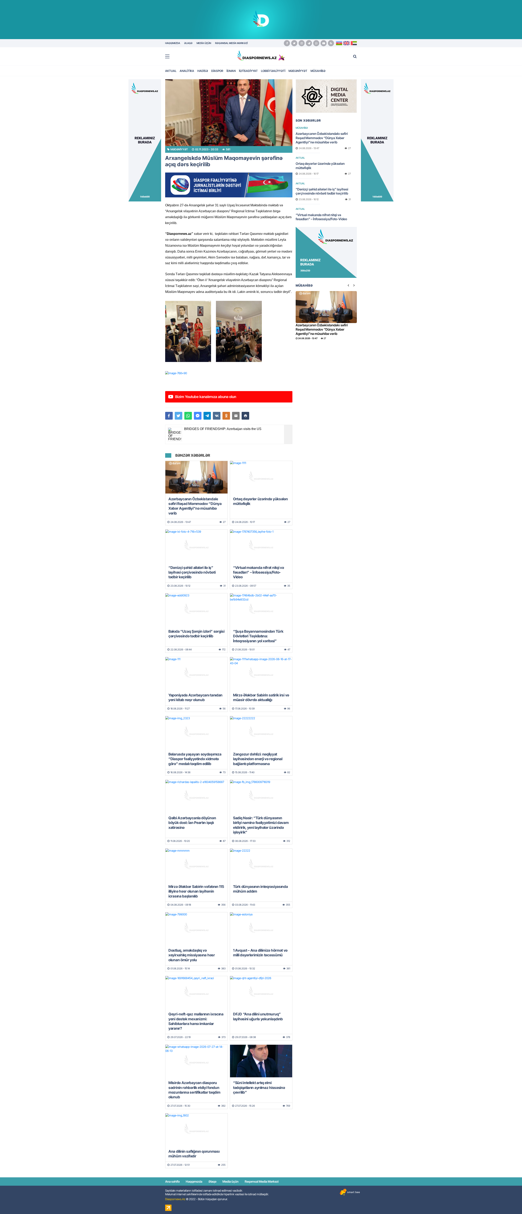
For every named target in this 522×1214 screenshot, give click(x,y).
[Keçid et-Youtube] (324, 43)
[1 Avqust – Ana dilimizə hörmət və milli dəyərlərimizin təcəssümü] (261, 928)
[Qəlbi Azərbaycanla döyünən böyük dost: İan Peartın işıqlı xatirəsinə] (196, 796)
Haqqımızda (194, 1181)
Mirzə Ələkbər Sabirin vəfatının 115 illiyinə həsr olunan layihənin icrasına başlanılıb (196, 891)
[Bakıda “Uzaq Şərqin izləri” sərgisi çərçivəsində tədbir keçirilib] (196, 609)
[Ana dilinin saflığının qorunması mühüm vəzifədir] (196, 1129)
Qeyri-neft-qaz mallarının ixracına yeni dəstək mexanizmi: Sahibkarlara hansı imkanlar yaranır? (195, 1021)
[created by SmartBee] (350, 1192)
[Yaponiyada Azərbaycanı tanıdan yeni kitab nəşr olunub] (196, 673)
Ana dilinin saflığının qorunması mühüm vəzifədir (193, 1153)
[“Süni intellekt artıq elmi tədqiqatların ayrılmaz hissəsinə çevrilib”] (261, 1061)
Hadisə (202, 71)
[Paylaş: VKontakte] (216, 416)
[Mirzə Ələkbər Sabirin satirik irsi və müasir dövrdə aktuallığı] (261, 673)
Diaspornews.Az (175, 1199)
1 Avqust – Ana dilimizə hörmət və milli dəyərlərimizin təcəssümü (260, 952)
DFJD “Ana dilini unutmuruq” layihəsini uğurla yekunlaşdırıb (258, 1016)
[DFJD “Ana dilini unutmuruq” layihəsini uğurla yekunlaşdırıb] (261, 992)
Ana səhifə (172, 1181)
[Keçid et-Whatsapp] (316, 43)
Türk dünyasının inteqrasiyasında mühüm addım (260, 888)
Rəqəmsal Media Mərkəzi (262, 1181)
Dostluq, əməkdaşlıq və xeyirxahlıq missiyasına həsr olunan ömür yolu (191, 955)
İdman (231, 71)
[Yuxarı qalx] (510, 1202)
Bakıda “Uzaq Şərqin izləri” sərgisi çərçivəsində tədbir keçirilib (196, 633)
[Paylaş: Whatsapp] (188, 416)
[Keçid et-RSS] (331, 43)
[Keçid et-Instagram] (302, 43)
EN (346, 43)
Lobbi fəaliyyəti (273, 71)
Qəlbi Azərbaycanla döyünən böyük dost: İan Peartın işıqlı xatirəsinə (192, 823)
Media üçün (230, 1181)
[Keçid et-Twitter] (294, 43)
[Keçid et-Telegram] (309, 43)
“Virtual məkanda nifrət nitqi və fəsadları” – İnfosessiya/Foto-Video (258, 572)
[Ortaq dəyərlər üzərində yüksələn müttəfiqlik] (261, 477)
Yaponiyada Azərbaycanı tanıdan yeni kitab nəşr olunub (195, 697)
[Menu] (169, 57)
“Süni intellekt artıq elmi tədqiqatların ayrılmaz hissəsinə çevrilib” (259, 1087)
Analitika (187, 71)
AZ (339, 43)
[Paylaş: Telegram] (207, 416)
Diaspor (217, 71)
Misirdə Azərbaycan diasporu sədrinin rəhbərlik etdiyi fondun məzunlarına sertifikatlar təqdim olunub (194, 1090)
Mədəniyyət (298, 71)
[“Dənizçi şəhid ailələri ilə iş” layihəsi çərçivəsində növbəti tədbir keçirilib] (196, 546)
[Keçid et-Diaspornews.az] (256, 55)
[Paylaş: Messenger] (197, 416)
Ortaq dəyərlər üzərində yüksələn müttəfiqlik (260, 501)
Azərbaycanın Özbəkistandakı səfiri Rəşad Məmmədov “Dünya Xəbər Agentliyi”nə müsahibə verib (195, 506)
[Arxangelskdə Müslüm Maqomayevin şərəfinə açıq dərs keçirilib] (228, 112)
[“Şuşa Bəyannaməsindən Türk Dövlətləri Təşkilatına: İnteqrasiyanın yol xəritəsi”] (261, 609)
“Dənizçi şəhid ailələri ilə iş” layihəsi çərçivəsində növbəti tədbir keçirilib (192, 572)
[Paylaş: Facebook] (169, 416)
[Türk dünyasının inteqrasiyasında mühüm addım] (261, 865)
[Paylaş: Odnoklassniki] (226, 416)
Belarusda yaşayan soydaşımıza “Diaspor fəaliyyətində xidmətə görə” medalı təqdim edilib (194, 759)
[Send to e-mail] (236, 416)
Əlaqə (212, 1181)
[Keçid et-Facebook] (287, 43)
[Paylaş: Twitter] (178, 416)
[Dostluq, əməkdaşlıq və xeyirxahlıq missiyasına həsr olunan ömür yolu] (196, 928)
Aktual (170, 71)
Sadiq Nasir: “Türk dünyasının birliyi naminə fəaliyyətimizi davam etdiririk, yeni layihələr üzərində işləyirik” (261, 825)
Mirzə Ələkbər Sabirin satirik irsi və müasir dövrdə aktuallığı (261, 697)
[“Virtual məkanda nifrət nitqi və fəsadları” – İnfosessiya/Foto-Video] (261, 546)
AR (354, 43)
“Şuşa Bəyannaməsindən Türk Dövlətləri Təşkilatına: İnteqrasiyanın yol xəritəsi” (258, 636)
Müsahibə (318, 71)
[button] (245, 416)
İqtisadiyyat (248, 71)
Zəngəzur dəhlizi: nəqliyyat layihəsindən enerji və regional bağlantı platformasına (257, 759)
